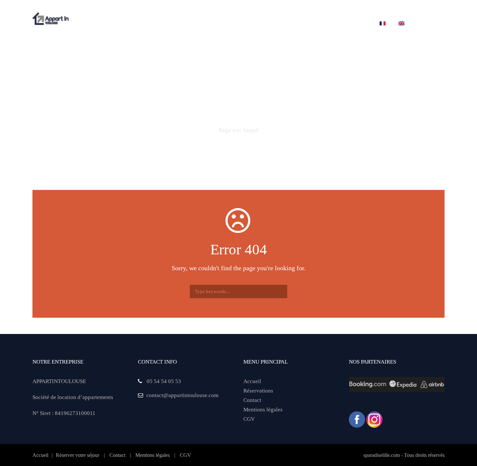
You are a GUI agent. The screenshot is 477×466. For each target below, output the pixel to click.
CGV (249, 419)
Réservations (258, 391)
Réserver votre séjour (249, 23)
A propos (128, 23)
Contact (355, 23)
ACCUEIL (92, 23)
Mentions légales (263, 409)
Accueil (252, 381)
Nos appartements (178, 23)
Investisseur (312, 23)
